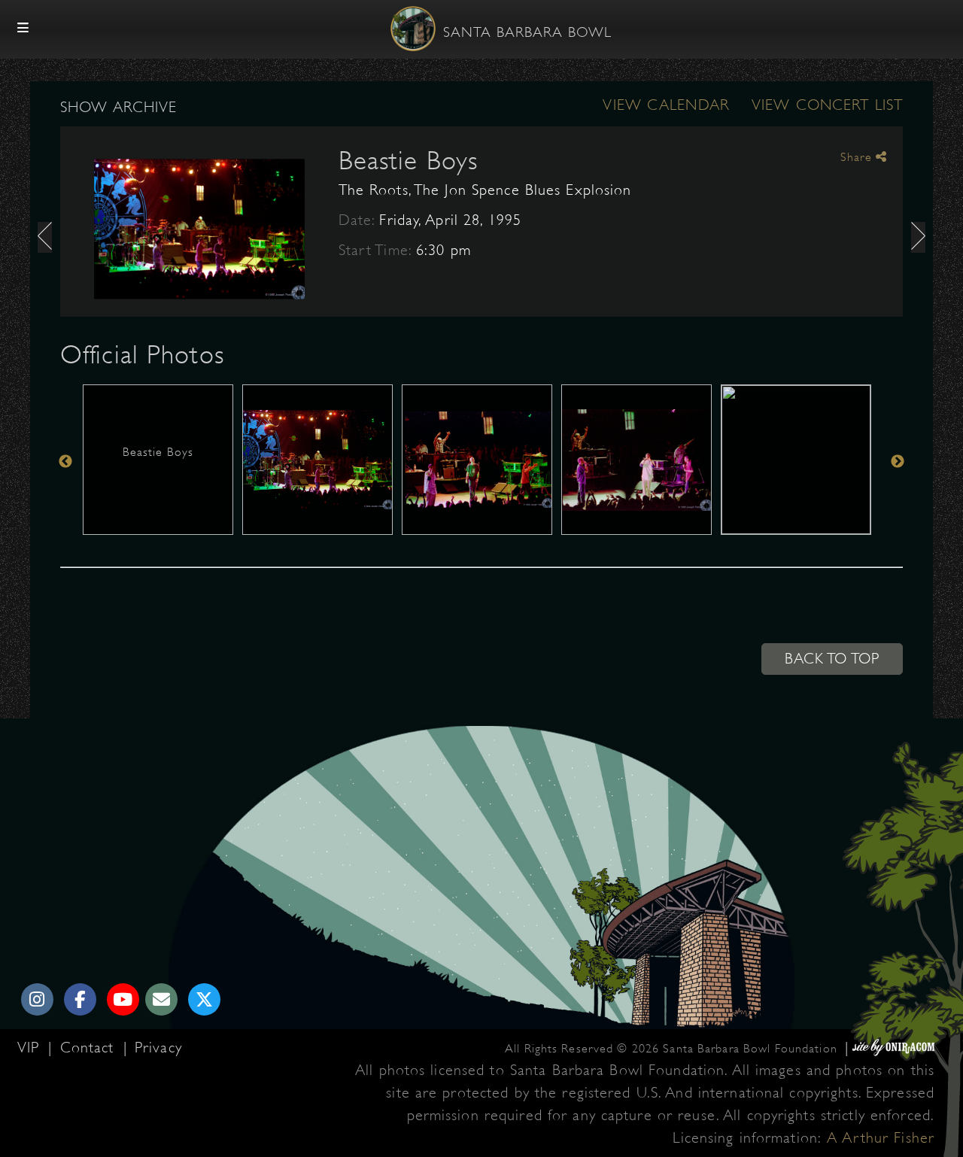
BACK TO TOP (832, 658)
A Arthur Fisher (880, 1137)
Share (858, 157)
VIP (30, 1047)
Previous (65, 461)
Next (897, 461)
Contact (90, 1047)
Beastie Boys (408, 160)
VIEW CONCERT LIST (827, 105)
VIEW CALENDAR (666, 105)
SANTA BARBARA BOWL (527, 32)
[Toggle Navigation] (23, 29)
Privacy (158, 1047)
